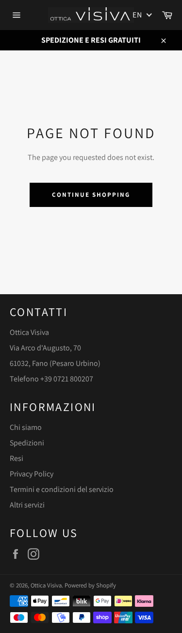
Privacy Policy (31, 474)
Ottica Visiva (46, 585)
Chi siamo (26, 427)
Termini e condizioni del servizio (62, 489)
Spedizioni (27, 443)
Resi (16, 458)
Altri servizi (27, 505)
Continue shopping (91, 194)
